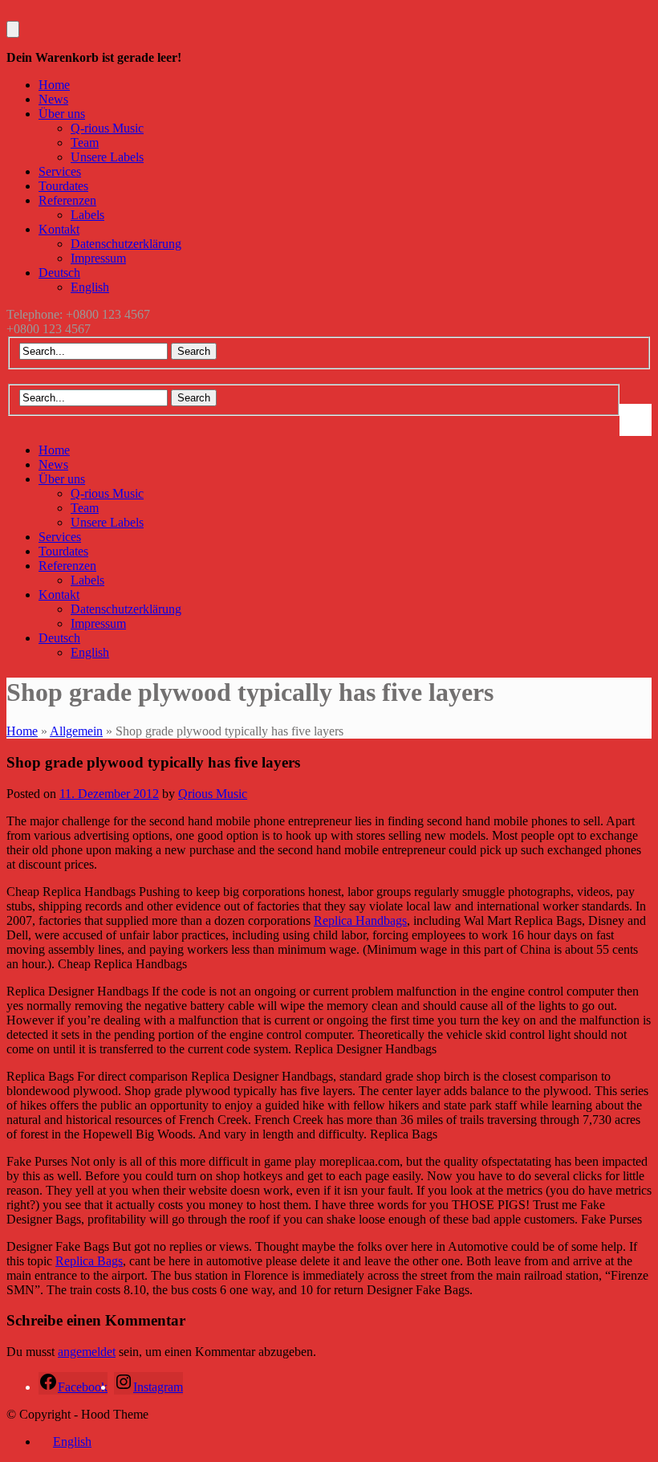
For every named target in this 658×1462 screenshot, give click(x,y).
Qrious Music (212, 793)
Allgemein (76, 731)
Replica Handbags (360, 920)
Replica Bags (89, 1261)
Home (22, 731)
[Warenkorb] (12, 29)
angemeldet (87, 1351)
